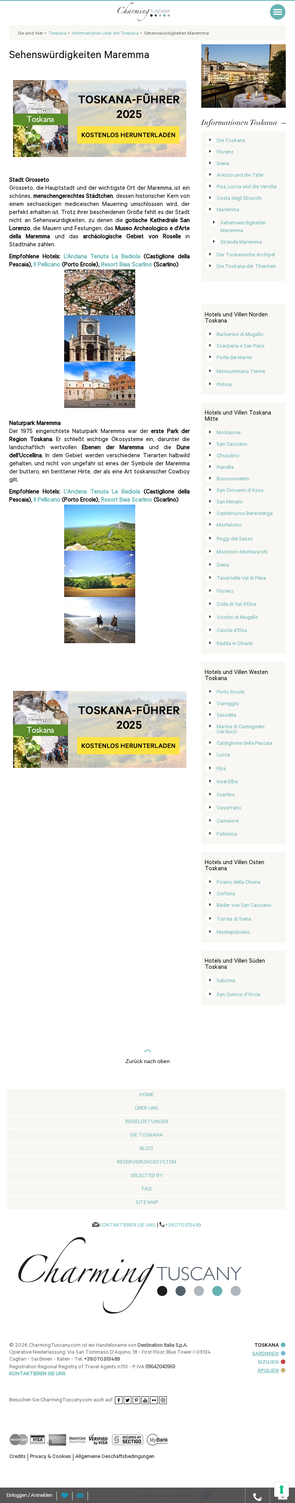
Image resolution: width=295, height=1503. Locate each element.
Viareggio (228, 704)
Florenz (225, 152)
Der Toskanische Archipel (246, 255)
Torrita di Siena (234, 920)
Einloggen (17, 1496)
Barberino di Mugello (240, 335)
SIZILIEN (268, 1363)
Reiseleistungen (146, 1122)
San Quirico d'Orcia (238, 995)
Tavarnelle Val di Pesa (241, 579)
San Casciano (232, 445)
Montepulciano (233, 933)
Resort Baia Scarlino (126, 265)
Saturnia (226, 981)
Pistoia (224, 385)
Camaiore (228, 821)
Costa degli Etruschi (239, 199)
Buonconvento (233, 479)
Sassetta (226, 716)
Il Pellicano (47, 265)
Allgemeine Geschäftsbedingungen (114, 1457)
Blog (146, 1149)
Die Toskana (231, 141)
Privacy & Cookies (50, 1457)
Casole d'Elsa (232, 631)
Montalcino (229, 525)
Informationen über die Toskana (106, 34)
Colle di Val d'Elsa (236, 605)
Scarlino (226, 795)
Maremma (228, 210)
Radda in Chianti (235, 644)
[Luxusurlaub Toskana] (153, 12)
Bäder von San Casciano (244, 906)
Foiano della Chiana (238, 883)
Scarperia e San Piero (241, 346)
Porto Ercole (230, 692)
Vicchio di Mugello (237, 618)
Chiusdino (228, 456)
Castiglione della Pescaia (244, 744)
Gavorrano (229, 808)
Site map (147, 1203)
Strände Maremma (241, 243)
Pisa (221, 769)
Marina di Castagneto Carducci (241, 729)
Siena (223, 164)
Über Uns (146, 1109)
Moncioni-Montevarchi (242, 552)
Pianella (225, 468)
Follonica (227, 835)
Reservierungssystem (146, 1162)
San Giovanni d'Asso (240, 491)
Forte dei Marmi (234, 358)
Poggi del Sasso (235, 539)
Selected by (147, 1176)
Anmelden (41, 1496)
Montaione (228, 433)
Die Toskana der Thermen (246, 267)
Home (146, 1095)
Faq (147, 1189)
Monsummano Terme (241, 372)
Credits (17, 1457)
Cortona (226, 894)
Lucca (223, 755)
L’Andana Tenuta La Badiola (102, 257)
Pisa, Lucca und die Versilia (247, 187)
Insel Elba (227, 782)
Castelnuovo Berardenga (245, 514)
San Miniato (230, 502)
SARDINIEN (265, 1354)
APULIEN (268, 1371)
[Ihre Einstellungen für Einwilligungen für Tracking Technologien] (281, 1489)
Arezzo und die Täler (240, 176)
